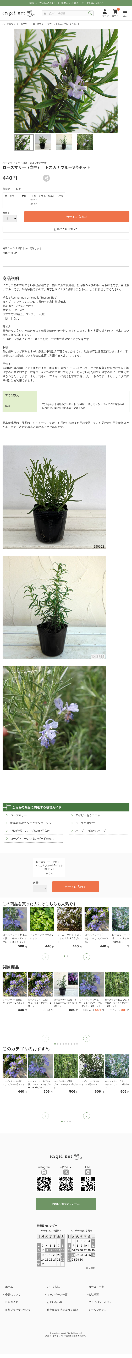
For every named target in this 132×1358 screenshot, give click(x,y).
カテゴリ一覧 (96, 1286)
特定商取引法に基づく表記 (62, 1309)
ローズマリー (23, 24)
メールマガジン (98, 1309)
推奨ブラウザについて (18, 1309)
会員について (13, 1294)
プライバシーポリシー (101, 1302)
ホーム (9, 1286)
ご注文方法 (53, 1286)
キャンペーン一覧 (57, 1294)
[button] (86, 956)
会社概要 (94, 1294)
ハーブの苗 (8, 24)
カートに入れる (77, 217)
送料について (10, 253)
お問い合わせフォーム (66, 1204)
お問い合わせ (54, 1302)
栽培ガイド (11, 1302)
